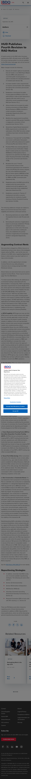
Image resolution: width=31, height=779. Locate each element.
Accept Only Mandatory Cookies (15, 406)
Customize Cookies (15, 402)
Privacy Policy (7, 398)
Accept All (15, 411)
